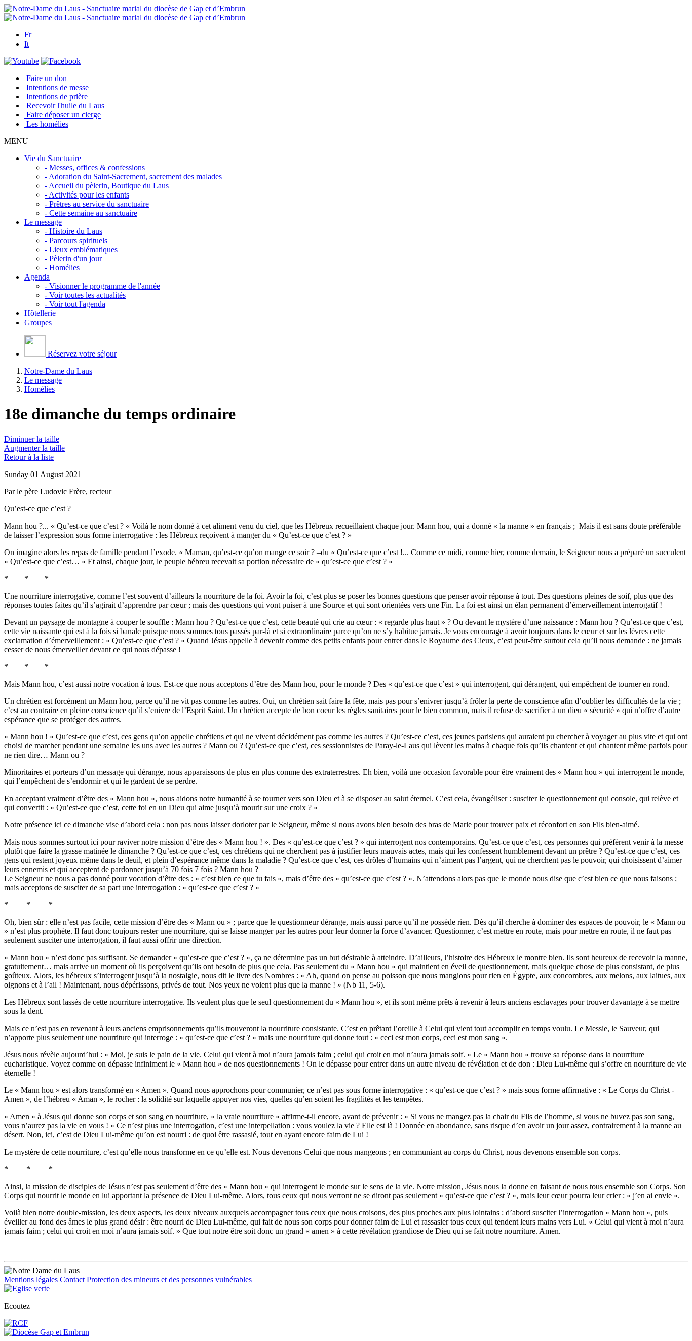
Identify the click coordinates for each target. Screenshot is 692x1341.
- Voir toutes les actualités (85, 295)
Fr (27, 34)
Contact (73, 1279)
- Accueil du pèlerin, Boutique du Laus (107, 185)
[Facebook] (61, 61)
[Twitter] (21, 61)
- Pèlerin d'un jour (73, 258)
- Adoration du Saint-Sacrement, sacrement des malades (133, 176)
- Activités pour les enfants (87, 194)
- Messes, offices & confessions (95, 167)
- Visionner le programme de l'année (102, 286)
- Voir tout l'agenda (75, 304)
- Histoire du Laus (73, 231)
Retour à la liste (29, 457)
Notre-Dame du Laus (58, 371)
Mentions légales (32, 1279)
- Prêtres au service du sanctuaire (97, 204)
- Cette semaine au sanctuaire (91, 213)
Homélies (39, 389)
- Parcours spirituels (76, 240)
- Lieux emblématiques (81, 249)
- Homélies (62, 267)
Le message (43, 380)
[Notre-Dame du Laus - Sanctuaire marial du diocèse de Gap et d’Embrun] (124, 8)
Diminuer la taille (31, 439)
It (26, 44)
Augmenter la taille (34, 448)
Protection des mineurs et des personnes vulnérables (169, 1279)
